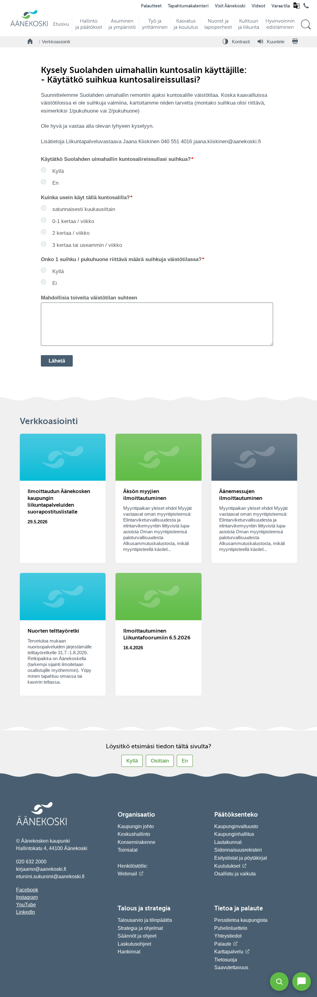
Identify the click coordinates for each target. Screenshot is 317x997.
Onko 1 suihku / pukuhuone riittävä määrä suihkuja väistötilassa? (121, 259)
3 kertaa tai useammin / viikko (87, 245)
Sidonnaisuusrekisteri (238, 850)
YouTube (26, 904)
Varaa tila (280, 6)
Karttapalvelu (228, 951)
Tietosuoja (225, 959)
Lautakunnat (227, 842)
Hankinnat (129, 951)
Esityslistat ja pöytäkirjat (240, 858)
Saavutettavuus (231, 967)
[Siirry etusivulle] (29, 25)
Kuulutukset (227, 866)
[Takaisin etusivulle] (30, 41)
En (55, 183)
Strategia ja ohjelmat (140, 928)
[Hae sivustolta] (305, 25)
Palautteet (151, 6)
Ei (54, 283)
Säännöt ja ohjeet (137, 936)
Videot (258, 6)
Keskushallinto (134, 834)
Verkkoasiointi (56, 41)
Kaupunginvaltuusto (236, 826)
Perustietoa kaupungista (240, 920)
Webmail (127, 873)
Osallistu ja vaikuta (235, 873)
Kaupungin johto (136, 826)
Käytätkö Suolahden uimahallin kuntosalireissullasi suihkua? (116, 159)
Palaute (222, 944)
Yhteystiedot (227, 936)
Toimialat (127, 850)
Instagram (27, 897)
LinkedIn (25, 912)
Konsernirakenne (136, 842)
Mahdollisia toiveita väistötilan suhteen (89, 298)
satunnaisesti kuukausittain (83, 209)
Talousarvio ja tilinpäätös (145, 920)
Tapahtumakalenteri (188, 6)
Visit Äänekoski (230, 6)
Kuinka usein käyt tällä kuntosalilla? (85, 197)
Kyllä (58, 171)
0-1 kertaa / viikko (73, 221)
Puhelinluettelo (230, 928)
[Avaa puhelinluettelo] (306, 7)
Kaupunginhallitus (234, 834)
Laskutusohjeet (134, 944)
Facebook (27, 889)
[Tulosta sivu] (295, 41)
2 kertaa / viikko (70, 233)
